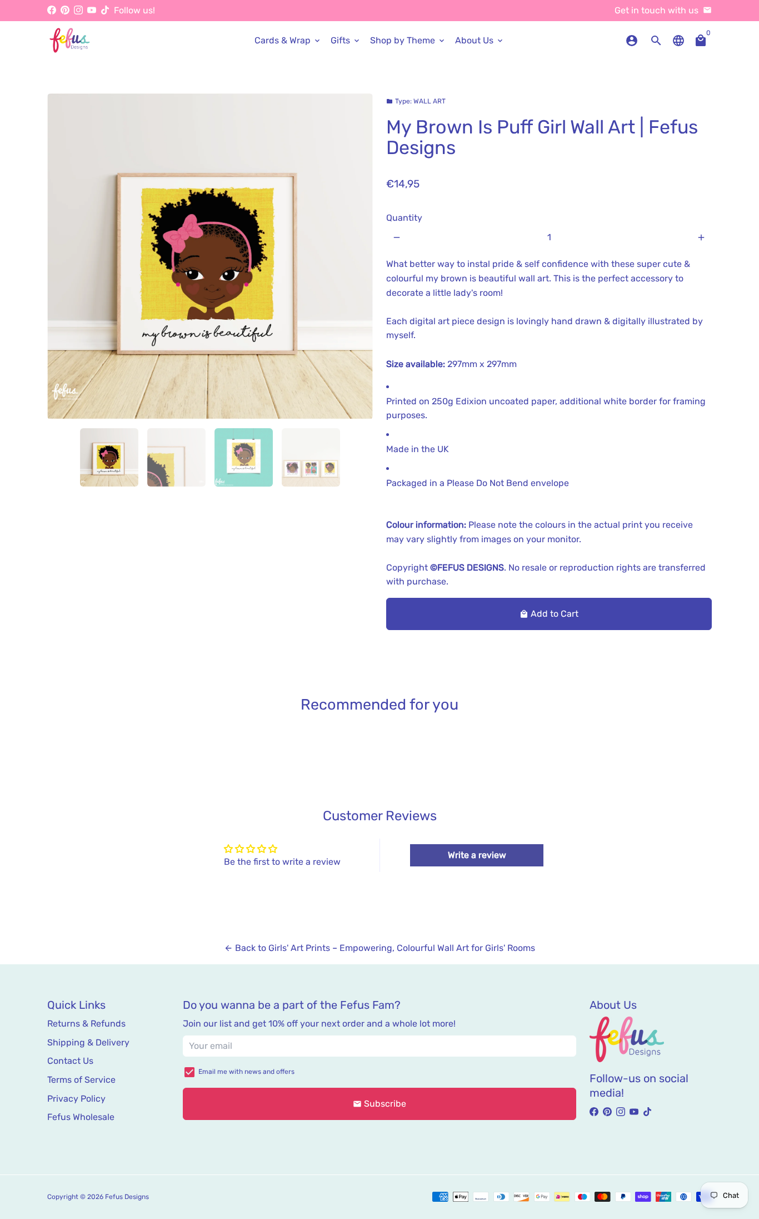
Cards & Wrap (288, 40)
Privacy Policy (76, 1098)
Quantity (404, 217)
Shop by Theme (408, 40)
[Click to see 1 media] (109, 457)
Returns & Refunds (86, 1023)
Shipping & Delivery (88, 1042)
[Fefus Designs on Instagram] (78, 10)
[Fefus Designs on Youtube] (91, 10)
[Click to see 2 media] (176, 457)
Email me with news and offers (246, 1072)
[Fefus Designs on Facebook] (51, 10)
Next (357, 256)
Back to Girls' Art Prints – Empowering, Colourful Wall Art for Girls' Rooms (379, 948)
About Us (480, 40)
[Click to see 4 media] (311, 457)
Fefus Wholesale (80, 1117)
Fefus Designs (127, 1197)
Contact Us (70, 1061)
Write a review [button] (477, 855)
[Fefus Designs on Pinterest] (65, 10)
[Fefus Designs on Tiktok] (105, 10)
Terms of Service (81, 1079)
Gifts (346, 40)
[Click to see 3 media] (243, 457)
